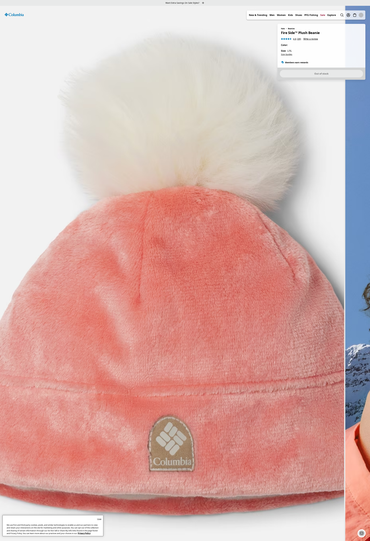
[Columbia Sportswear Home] (14, 14)
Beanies (291, 28)
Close (99, 519)
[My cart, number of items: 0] (361, 15)
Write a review (310, 39)
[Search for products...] (348, 15)
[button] (362, 533)
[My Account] (355, 15)
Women (287, 15)
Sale (329, 15)
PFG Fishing (317, 15)
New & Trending (264, 15)
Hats (283, 28)
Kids (296, 15)
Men (278, 15)
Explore (338, 15)
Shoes (305, 15)
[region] (185, 273)
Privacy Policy (84, 533)
